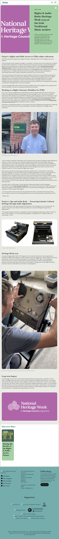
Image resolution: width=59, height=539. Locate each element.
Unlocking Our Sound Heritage (41, 99)
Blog (39, 9)
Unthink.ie (31, 534)
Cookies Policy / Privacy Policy (41, 533)
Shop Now (45, 484)
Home (35, 9)
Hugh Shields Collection (20, 186)
